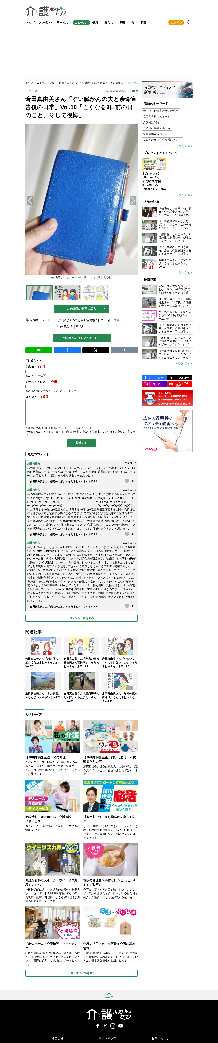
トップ (30, 22)
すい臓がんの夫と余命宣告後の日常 (80, 320)
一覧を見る (183, 146)
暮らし (108, 22)
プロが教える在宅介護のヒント (162, 139)
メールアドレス (42, 381)
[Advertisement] (109, 52)
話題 (53, 82)
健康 (95, 22)
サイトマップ (107, 1038)
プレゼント (45, 22)
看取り (80, 326)
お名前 (36, 366)
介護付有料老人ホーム (156, 128)
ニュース (80, 22)
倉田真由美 (115, 320)
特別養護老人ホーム (155, 134)
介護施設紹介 (151, 122)
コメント (38, 396)
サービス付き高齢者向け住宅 (160, 110)
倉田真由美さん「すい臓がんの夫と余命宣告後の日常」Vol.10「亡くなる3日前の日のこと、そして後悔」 (119, 82)
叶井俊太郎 (64, 326)
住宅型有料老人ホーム (156, 116)
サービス (62, 22)
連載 (122, 22)
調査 (143, 22)
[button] (133, 200)
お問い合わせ (160, 1038)
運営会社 (57, 1038)
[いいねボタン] (127, 480)
